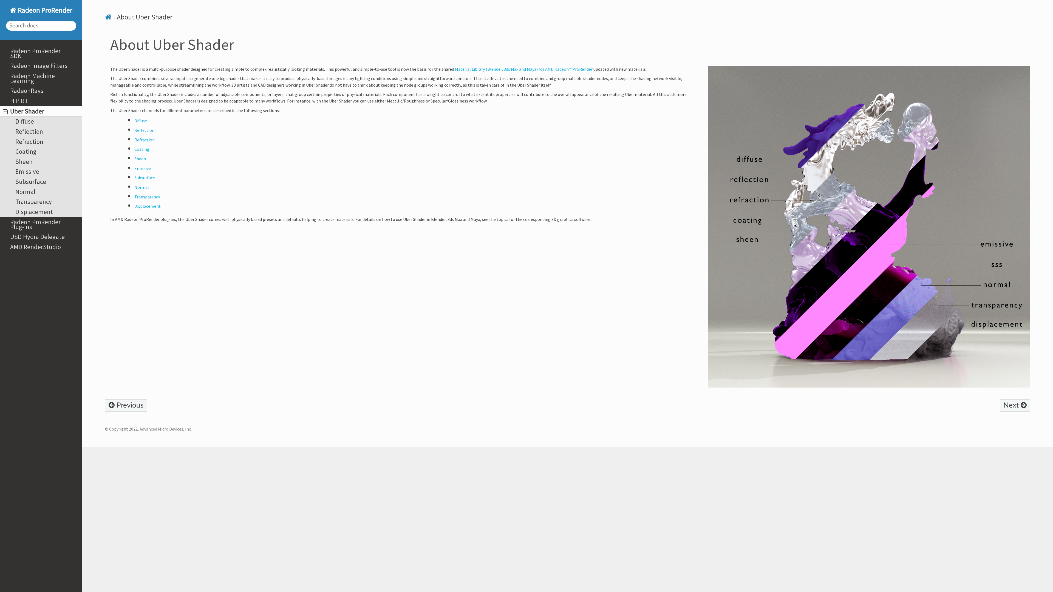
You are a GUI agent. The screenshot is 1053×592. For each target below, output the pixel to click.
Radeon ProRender (44, 10)
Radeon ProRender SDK (35, 53)
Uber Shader (27, 111)
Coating (25, 151)
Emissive (27, 171)
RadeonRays (26, 91)
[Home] (108, 17)
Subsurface (30, 182)
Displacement (34, 212)
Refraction (29, 142)
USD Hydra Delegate (37, 237)
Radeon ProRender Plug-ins (35, 224)
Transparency (33, 202)
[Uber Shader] (869, 230)
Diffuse (24, 121)
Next (1012, 405)
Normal (25, 192)
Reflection (29, 131)
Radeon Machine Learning (32, 78)
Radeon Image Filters (38, 66)
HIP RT (19, 101)
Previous (129, 405)
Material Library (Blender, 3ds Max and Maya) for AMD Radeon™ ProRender (524, 69)
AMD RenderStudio (35, 247)
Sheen (24, 162)
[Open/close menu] (5, 112)
